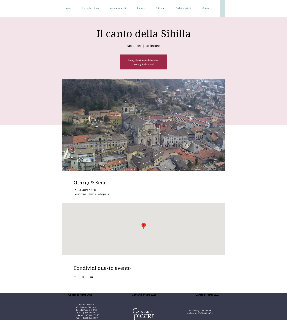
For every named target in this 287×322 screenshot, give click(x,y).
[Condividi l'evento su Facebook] (75, 277)
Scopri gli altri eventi (143, 64)
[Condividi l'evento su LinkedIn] (91, 277)
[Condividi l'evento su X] (83, 277)
